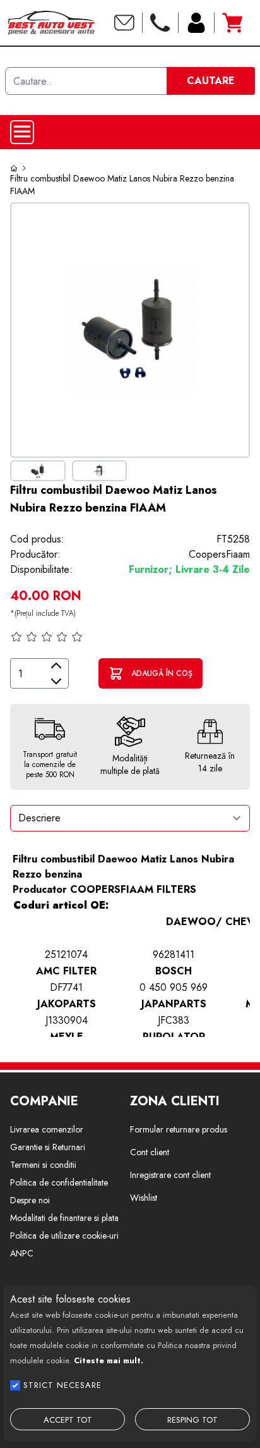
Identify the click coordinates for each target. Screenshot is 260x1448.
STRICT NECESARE (62, 1385)
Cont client (149, 1152)
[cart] (232, 23)
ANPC (21, 1253)
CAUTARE (211, 80)
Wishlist (143, 1197)
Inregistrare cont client (170, 1175)
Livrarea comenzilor (46, 1129)
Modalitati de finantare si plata (64, 1218)
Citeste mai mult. (108, 1360)
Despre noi (30, 1200)
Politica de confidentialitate (59, 1182)
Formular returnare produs (178, 1129)
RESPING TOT (192, 1420)
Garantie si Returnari (47, 1147)
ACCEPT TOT (68, 1420)
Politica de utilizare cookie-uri (64, 1235)
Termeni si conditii (43, 1164)
